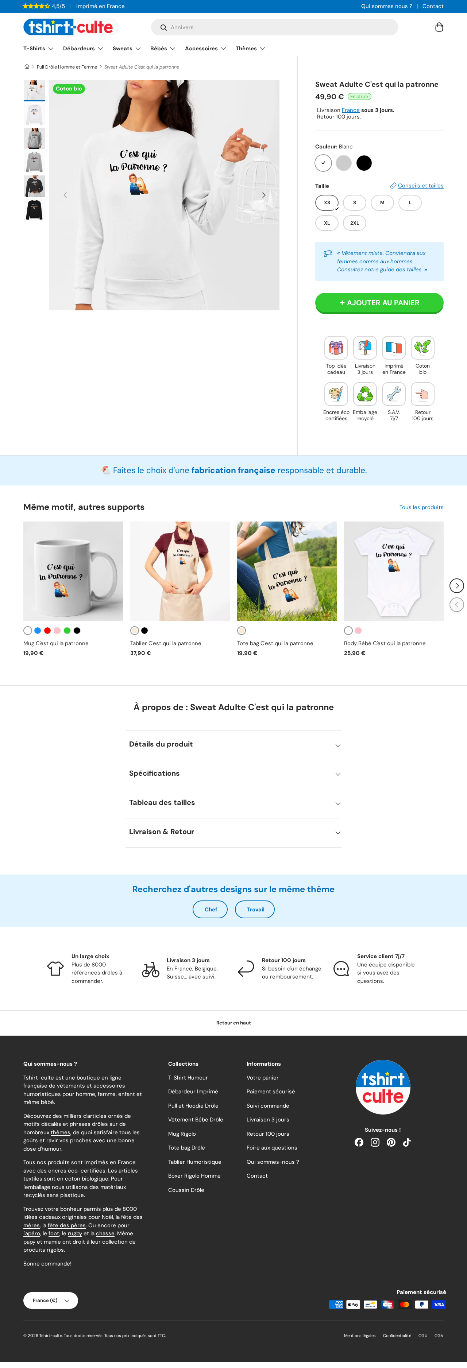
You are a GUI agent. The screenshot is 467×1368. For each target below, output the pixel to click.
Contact (433, 6)
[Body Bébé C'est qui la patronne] (394, 571)
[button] (439, 27)
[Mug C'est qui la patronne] (73, 571)
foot (54, 1233)
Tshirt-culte (50, 1335)
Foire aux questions (272, 1147)
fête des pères (67, 1225)
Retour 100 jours (268, 1134)
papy (29, 1241)
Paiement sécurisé (271, 1091)
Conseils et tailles (421, 185)
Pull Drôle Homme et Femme (67, 67)
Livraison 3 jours (268, 1119)
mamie (52, 1241)
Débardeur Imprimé (193, 1091)
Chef (211, 909)
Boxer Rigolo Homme (194, 1175)
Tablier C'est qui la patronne (165, 643)
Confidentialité (397, 1335)
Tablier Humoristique (194, 1162)
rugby (75, 1233)
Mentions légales (360, 1335)
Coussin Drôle (186, 1190)
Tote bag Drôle (186, 1147)
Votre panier (263, 1077)
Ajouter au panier (383, 302)
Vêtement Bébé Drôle (195, 1119)
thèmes (60, 1132)
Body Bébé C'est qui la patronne (385, 643)
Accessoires (201, 48)
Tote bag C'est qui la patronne (275, 643)
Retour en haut (233, 1023)
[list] (164, 195)
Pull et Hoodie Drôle (193, 1105)
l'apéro (31, 1233)
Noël (107, 1217)
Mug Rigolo (182, 1134)
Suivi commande (268, 1105)
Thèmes (246, 48)
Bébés (158, 48)
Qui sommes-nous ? (273, 1162)
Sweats (122, 48)
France (351, 110)
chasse (105, 1233)
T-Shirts (34, 48)
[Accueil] (26, 66)
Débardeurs (79, 48)
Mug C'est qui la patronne (56, 643)
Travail (256, 909)
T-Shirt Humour (188, 1077)
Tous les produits (422, 507)
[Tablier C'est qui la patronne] (180, 571)
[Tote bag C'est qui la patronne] (287, 571)
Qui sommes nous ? (386, 6)
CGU (422, 1335)
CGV (439, 1335)
